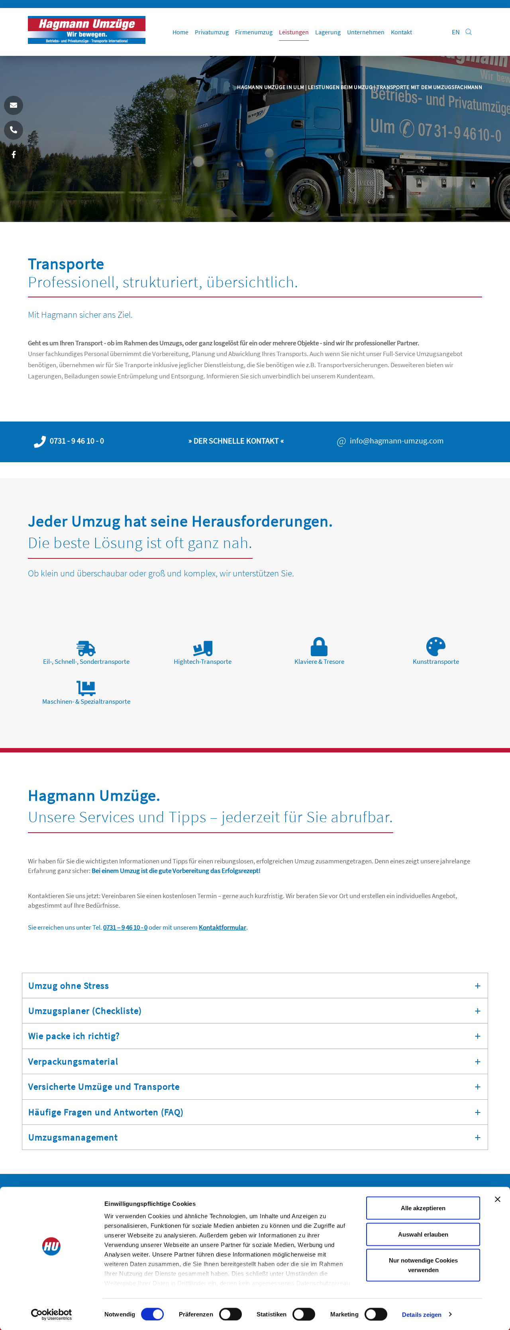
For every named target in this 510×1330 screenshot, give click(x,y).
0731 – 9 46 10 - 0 (125, 927)
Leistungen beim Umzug (341, 87)
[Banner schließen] (497, 1199)
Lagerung (328, 32)
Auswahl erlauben (423, 1234)
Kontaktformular (222, 927)
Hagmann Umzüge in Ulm (271, 87)
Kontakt (401, 32)
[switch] (230, 1314)
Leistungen (294, 32)
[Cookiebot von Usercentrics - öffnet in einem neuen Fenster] (51, 1314)
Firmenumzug (254, 32)
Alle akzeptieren (423, 1208)
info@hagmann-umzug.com (397, 440)
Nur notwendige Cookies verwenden (423, 1265)
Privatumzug (212, 32)
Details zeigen (421, 1314)
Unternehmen (365, 32)
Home (180, 32)
